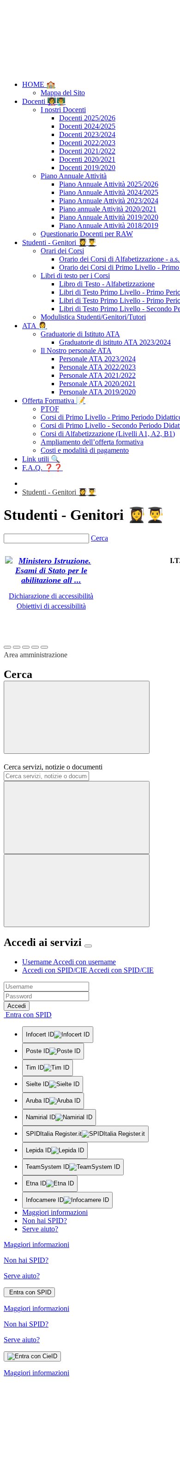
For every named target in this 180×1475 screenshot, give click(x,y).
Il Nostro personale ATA (76, 350)
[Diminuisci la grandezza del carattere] (16, 647)
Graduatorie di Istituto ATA (80, 334)
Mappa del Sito (63, 93)
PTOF (50, 409)
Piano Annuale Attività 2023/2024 (108, 201)
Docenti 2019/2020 (87, 167)
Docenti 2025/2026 (87, 118)
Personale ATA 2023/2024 (97, 359)
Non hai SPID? (44, 1220)
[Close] (88, 946)
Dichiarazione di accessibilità (51, 596)
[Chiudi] (77, 717)
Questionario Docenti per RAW (87, 234)
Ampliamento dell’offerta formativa (92, 442)
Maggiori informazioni (55, 1212)
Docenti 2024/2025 (87, 126)
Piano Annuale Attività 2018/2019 (108, 225)
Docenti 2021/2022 (87, 151)
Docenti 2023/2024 (87, 134)
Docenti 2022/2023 (87, 143)
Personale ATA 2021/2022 (97, 375)
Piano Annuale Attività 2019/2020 (108, 217)
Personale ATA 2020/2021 (97, 383)
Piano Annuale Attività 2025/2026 (108, 184)
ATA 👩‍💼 (34, 326)
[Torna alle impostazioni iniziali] (44, 647)
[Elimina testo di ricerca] (77, 817)
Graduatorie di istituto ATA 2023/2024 (115, 342)
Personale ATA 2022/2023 (97, 367)
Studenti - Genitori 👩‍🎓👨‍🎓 (59, 242)
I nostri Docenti (63, 110)
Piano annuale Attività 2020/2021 (107, 209)
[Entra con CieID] (32, 1356)
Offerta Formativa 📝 (53, 400)
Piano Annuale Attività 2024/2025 (108, 192)
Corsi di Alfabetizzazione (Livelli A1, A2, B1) (108, 434)
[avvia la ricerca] (77, 890)
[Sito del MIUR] (51, 580)
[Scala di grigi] (26, 647)
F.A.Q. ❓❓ (42, 468)
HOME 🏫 (38, 84)
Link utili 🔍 (41, 459)
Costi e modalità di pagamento (85, 450)
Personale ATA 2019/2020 (97, 392)
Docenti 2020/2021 (87, 159)
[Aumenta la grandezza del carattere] (7, 647)
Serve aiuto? (40, 1229)
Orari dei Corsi (62, 251)
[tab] (69, 962)
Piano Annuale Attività (74, 176)
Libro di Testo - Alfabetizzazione (107, 284)
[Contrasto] (35, 647)
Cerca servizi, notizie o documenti (53, 767)
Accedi (16, 1005)
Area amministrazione (35, 655)
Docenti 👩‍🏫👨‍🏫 (44, 101)
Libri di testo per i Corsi (75, 275)
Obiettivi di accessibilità (51, 606)
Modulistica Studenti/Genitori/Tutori (93, 317)
